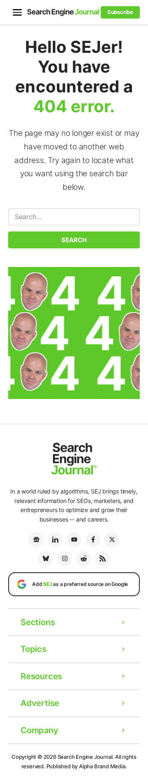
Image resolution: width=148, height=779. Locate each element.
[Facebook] (93, 539)
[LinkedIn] (55, 539)
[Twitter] (111, 539)
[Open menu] (17, 12)
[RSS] (102, 558)
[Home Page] (64, 12)
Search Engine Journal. (86, 756)
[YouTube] (74, 539)
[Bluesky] (45, 558)
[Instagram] (64, 558)
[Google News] (36, 539)
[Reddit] (83, 558)
